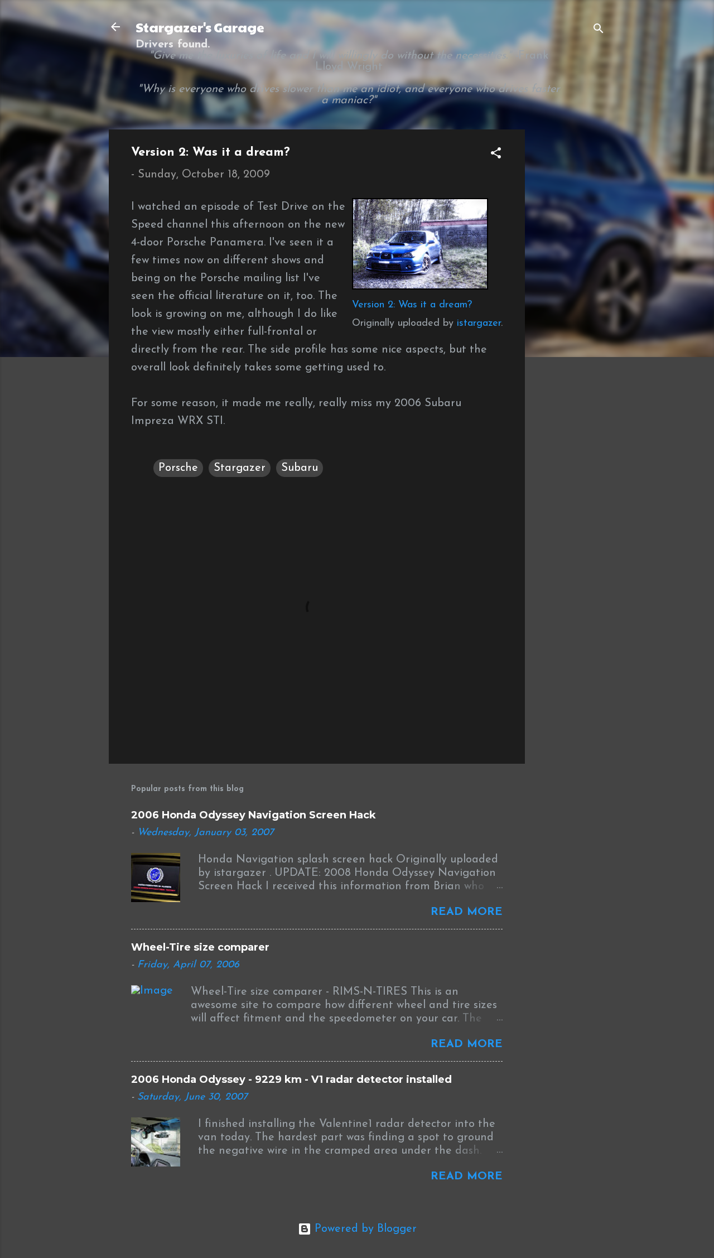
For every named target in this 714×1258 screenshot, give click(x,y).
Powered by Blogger (364, 1229)
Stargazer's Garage (200, 26)
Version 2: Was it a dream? (412, 305)
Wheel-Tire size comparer (200, 947)
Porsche (178, 468)
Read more (467, 912)
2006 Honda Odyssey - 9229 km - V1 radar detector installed (291, 1079)
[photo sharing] (420, 286)
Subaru (299, 468)
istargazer (479, 324)
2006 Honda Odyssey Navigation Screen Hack (253, 815)
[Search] (598, 30)
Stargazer (240, 468)
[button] (496, 154)
